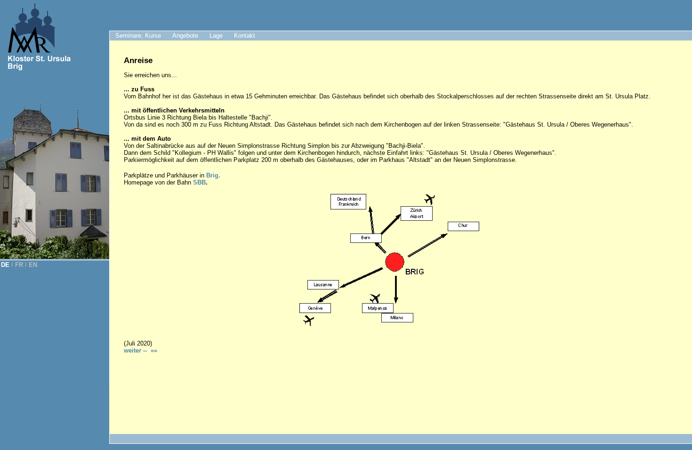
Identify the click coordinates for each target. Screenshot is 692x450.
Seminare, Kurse (138, 35)
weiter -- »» (140, 350)
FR (19, 264)
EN (33, 264)
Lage (216, 35)
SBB (199, 182)
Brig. (213, 175)
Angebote (185, 35)
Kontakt (244, 35)
